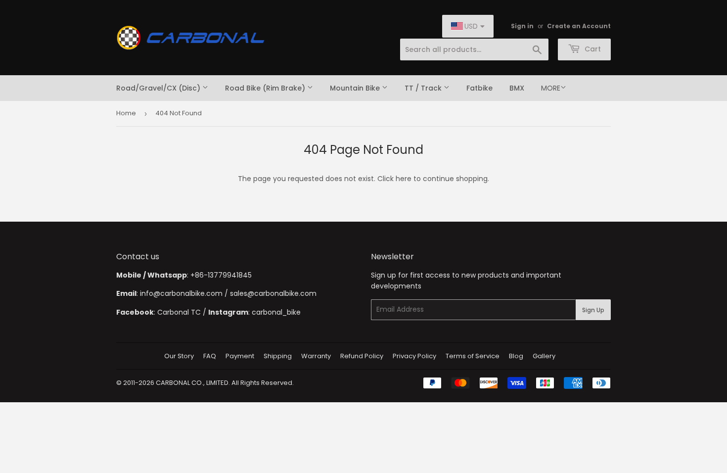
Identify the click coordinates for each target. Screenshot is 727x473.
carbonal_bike (276, 312)
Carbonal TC (179, 312)
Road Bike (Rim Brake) (266, 88)
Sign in (522, 26)
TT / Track (424, 88)
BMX (516, 88)
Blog (516, 356)
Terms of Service (473, 356)
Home (126, 113)
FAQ (209, 356)
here (403, 179)
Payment (240, 356)
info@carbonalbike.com (181, 293)
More (550, 88)
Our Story (179, 356)
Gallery (544, 356)
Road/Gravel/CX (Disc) (159, 88)
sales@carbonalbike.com (273, 293)
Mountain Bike (356, 88)
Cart (592, 49)
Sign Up (593, 310)
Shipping (278, 356)
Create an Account (579, 26)
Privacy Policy (414, 356)
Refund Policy (361, 356)
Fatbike (479, 88)
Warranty (316, 356)
